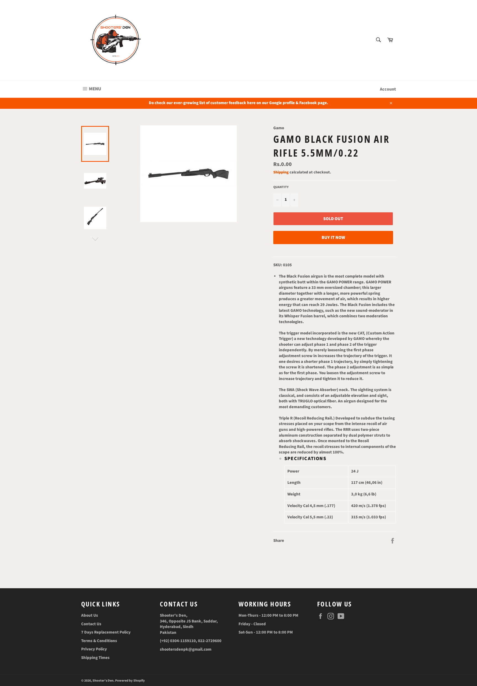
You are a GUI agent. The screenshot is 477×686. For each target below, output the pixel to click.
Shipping (281, 172)
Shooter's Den (102, 680)
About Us (89, 615)
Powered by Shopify (130, 680)
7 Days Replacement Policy (106, 632)
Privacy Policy (94, 649)
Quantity (281, 187)
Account (388, 89)
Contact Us (91, 624)
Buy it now (333, 237)
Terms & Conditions (99, 641)
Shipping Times (95, 658)
